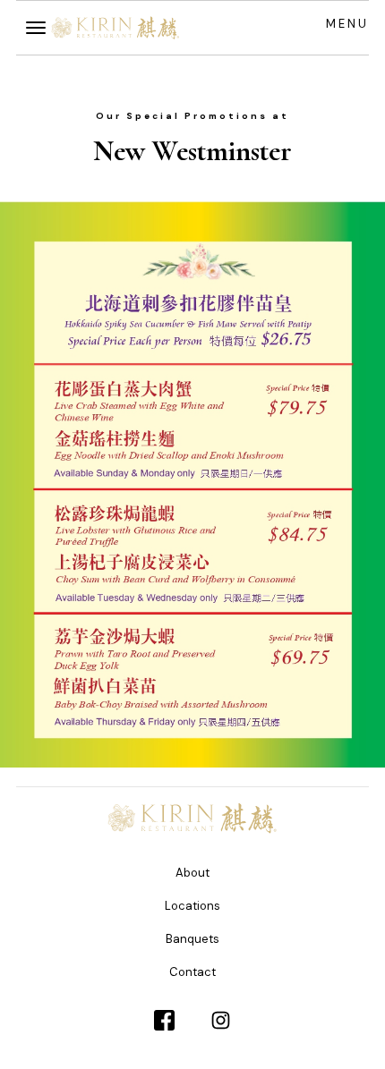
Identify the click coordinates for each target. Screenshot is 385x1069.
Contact (192, 972)
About (192, 872)
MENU (347, 23)
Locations (192, 905)
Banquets (192, 938)
